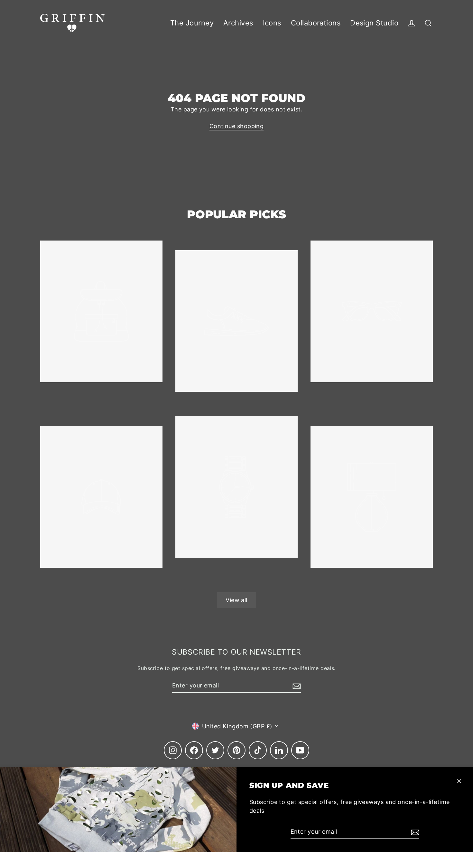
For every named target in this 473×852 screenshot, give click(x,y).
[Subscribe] (414, 832)
